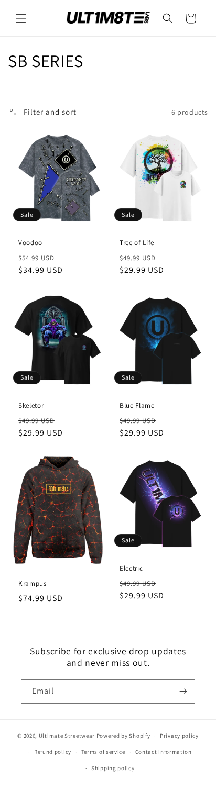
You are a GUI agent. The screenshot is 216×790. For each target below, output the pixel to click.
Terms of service (103, 751)
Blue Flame (137, 406)
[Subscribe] (183, 691)
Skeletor (31, 406)
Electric (131, 568)
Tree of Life (137, 243)
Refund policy (52, 751)
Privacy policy (179, 735)
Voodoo (30, 243)
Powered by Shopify (123, 735)
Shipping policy (113, 768)
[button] (21, 18)
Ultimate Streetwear (67, 735)
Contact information (163, 751)
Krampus (32, 584)
